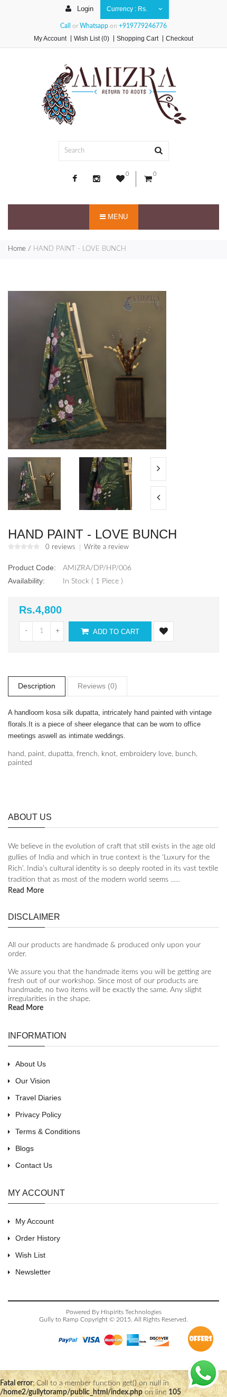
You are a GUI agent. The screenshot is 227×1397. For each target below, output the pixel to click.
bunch (185, 754)
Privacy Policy (38, 1114)
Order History (37, 1238)
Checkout (179, 38)
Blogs (24, 1148)
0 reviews (60, 547)
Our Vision (32, 1081)
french (87, 754)
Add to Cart (115, 632)
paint (36, 754)
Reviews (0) (97, 686)
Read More (26, 890)
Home (17, 249)
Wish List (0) (91, 38)
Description (36, 686)
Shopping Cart (137, 38)
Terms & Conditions (47, 1131)
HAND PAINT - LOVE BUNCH (79, 249)
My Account (50, 38)
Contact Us (33, 1165)
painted (20, 763)
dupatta (60, 754)
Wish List (30, 1255)
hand (16, 754)
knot (108, 754)
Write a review (106, 547)
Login (84, 9)
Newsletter (33, 1272)
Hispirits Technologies (131, 1312)
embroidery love (146, 754)
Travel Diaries (38, 1097)
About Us (30, 1064)
